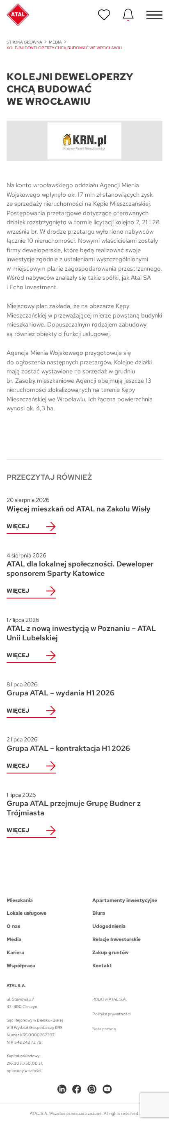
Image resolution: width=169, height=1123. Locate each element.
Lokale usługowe (26, 913)
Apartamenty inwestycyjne (124, 900)
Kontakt (102, 965)
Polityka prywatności (111, 1014)
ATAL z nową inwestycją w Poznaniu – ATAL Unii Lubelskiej (81, 629)
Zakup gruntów (110, 952)
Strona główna (24, 42)
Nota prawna (104, 1028)
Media (55, 42)
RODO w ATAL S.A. (109, 999)
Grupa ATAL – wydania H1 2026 (60, 689)
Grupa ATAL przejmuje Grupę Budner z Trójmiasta (74, 804)
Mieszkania (20, 900)
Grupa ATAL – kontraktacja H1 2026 (68, 744)
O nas (13, 926)
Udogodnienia (109, 926)
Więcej (18, 526)
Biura (98, 913)
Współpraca (21, 965)
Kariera (15, 952)
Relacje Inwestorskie (116, 939)
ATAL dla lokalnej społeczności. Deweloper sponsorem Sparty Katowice (80, 565)
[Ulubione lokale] (104, 15)
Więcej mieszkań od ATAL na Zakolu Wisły (79, 504)
